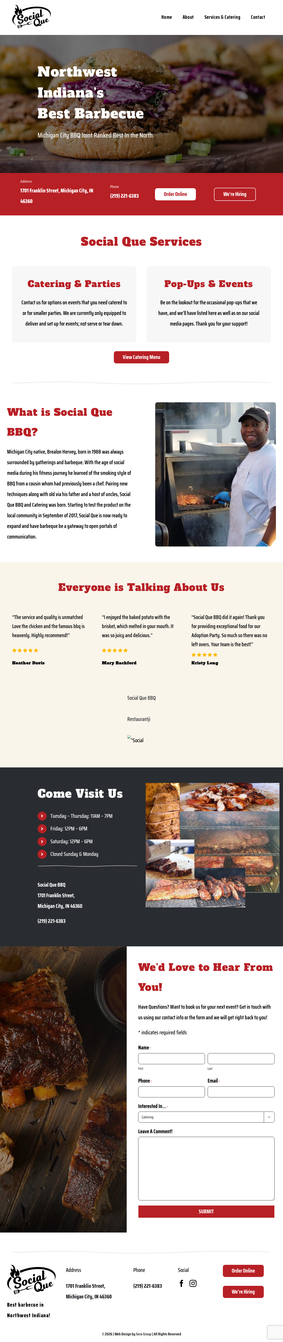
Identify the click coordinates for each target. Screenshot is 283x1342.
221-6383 (130, 196)
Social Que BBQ (141, 698)
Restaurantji (138, 719)
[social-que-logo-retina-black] (31, 7)
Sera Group (143, 1334)
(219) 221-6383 (147, 1286)
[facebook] (181, 1283)
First (140, 1068)
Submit (206, 1211)
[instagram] (193, 1283)
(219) (115, 196)
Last (210, 1068)
